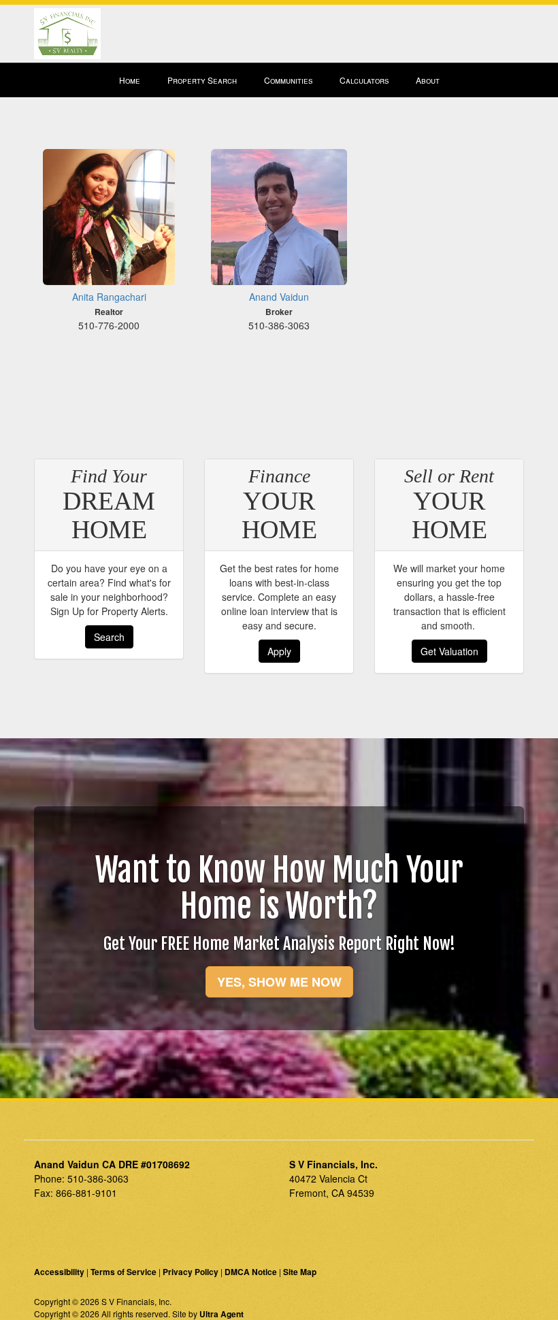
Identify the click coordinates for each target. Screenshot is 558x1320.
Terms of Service (124, 1272)
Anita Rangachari (109, 296)
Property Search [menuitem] (202, 80)
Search (109, 637)
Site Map (299, 1272)
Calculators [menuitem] (364, 80)
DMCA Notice (251, 1272)
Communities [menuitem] (288, 80)
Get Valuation (449, 651)
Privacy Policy (190, 1272)
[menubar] (279, 80)
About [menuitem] (428, 80)
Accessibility (59, 1272)
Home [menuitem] (129, 80)
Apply (279, 651)
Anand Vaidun (279, 296)
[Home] (67, 32)
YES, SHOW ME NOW (279, 982)
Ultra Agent (221, 1314)
